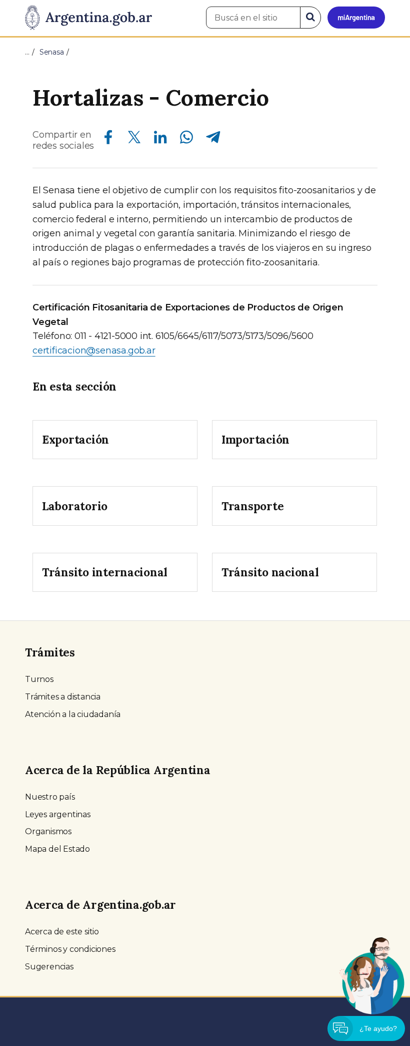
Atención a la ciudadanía (72, 714)
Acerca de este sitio (62, 931)
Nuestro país (50, 797)
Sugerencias (49, 966)
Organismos (48, 831)
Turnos (39, 679)
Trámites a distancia (62, 697)
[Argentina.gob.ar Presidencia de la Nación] (89, 18)
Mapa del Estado (57, 849)
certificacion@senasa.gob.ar (94, 350)
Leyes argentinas (57, 814)
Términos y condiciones (70, 949)
